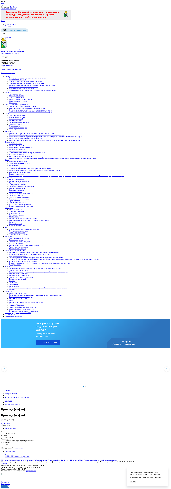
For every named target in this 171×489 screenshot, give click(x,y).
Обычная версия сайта (8, 9)
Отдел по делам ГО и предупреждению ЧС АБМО (26, 81)
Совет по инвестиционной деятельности (22, 307)
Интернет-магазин (11, 394)
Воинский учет (14, 165)
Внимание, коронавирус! (17, 249)
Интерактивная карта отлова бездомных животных (26, 245)
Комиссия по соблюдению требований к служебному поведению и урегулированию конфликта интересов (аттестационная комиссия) (54, 259)
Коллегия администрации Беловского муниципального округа (30, 169)
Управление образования (17, 80)
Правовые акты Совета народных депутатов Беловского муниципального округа (36, 135)
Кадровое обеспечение (16, 174)
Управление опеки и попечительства (21, 88)
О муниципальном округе (17, 115)
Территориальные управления (19, 122)
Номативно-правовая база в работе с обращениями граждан (29, 220)
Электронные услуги (16, 240)
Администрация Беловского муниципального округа (27, 108)
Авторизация (5, 484)
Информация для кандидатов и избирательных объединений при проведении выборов (38, 272)
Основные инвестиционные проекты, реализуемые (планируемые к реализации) (36, 295)
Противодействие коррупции (15, 250)
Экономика (8, 177)
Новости (8, 92)
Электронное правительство (18, 161)
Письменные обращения (17, 215)
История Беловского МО (17, 117)
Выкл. (15, 7)
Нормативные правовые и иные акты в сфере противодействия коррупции (34, 252)
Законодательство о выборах (18, 270)
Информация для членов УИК (19, 275)
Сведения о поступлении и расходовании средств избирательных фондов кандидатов (38, 288)
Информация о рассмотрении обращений (23, 218)
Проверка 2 (12, 290)
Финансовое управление (17, 167)
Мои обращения (14, 213)
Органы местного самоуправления (16, 104)
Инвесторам (9, 291)
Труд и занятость (14, 201)
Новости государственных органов (20, 99)
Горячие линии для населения (11, 69)
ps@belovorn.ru (31, 471)
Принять (133, 481)
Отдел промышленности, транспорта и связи (24, 229)
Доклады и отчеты (15, 265)
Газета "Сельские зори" (17, 97)
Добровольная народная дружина (20, 172)
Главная (7, 76)
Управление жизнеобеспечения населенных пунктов (26, 83)
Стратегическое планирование (19, 199)
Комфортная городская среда (18, 231)
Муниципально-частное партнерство (21, 309)
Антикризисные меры (16, 179)
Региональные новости (16, 96)
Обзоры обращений (15, 224)
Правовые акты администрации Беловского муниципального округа (32, 133)
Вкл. (11, 7)
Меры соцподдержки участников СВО (18, 313)
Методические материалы (17, 256)
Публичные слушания (16, 145)
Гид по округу (13, 129)
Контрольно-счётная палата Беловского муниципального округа (30, 112)
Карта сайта (5, 482)
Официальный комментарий (18, 101)
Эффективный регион (16, 154)
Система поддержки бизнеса (18, 304)
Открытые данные (11, 24)
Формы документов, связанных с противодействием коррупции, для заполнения (36, 257)
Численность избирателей (17, 279)
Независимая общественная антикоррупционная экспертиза (29, 254)
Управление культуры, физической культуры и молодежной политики (32, 90)
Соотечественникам (15, 192)
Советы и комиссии (15, 144)
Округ (7, 113)
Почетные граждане (15, 120)
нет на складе (5, 423)
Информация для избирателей (19, 274)
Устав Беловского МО (16, 119)
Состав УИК (13, 282)
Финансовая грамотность (17, 202)
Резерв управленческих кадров (19, 163)
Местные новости (15, 94)
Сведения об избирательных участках (21, 277)
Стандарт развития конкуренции (20, 197)
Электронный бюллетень (13, 316)
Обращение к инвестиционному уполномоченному (26, 302)
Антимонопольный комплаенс (19, 181)
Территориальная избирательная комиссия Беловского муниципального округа (35, 268)
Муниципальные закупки (17, 185)
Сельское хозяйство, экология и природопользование (27, 153)
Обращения (9, 208)
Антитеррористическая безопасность (21, 156)
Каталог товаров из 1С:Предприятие (17, 457)
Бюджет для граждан (16, 243)
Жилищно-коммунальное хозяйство (21, 147)
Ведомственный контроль (17, 183)
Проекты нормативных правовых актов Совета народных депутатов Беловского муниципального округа (44, 140)
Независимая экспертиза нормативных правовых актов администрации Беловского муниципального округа (45, 136)
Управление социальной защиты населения (23, 87)
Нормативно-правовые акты (18, 298)
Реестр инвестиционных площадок (20, 297)
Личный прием (14, 217)
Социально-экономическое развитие (21, 193)
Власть (7, 160)
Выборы (7, 266)
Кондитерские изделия (12, 404)
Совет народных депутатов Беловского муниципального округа (30, 110)
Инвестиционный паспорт (18, 293)
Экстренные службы (8, 73)
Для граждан (9, 236)
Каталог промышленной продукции (21, 206)
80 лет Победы (10, 314)
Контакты (8, 26)
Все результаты (6, 37)
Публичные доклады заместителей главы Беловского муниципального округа (35, 170)
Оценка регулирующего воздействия (21, 186)
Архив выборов (14, 286)
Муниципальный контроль (18, 151)
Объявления (13, 103)
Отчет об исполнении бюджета (19, 241)
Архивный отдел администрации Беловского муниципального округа (32, 85)
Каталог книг (9, 455)
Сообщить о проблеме (48, 342)
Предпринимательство (16, 190)
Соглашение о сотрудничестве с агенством (23, 311)
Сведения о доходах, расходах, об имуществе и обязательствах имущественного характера (39, 263)
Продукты (8, 401)
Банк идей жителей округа (18, 128)
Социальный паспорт (16, 195)
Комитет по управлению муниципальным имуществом (27, 78)
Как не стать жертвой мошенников (20, 204)
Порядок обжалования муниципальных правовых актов (28, 138)
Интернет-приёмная (15, 209)
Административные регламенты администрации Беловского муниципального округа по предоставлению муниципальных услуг (52, 158)
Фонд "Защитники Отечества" (19, 238)
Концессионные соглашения (18, 234)
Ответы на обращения (16, 211)
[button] (83, 386)
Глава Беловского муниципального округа (23, 106)
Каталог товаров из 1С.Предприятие (17, 397)
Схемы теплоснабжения (17, 233)
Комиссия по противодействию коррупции (23, 261)
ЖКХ (6, 227)
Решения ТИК (13, 284)
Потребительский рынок (17, 188)
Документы (9, 131)
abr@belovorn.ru (7, 66)
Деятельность (9, 142)
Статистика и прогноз (16, 306)
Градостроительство (15, 124)
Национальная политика (17, 149)
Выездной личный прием (17, 225)
